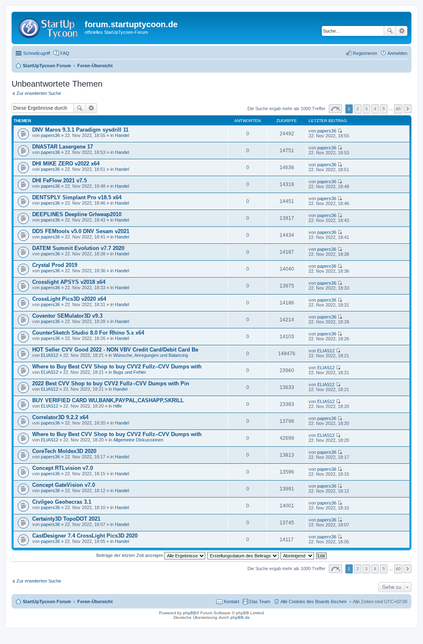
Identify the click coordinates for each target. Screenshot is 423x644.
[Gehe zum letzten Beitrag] (339, 130)
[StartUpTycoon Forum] (49, 27)
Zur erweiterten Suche (39, 93)
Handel (122, 135)
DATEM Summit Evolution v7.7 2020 (78, 248)
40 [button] (398, 108)
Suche (390, 31)
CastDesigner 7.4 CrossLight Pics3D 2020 (85, 536)
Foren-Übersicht (95, 601)
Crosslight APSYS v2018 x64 (68, 282)
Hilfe (117, 405)
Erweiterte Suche (401, 31)
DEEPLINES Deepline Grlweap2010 (76, 214)
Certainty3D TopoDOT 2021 (66, 519)
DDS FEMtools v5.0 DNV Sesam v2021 (80, 231)
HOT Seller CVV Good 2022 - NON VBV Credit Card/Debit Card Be (115, 350)
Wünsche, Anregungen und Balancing (150, 355)
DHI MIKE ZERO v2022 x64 (66, 163)
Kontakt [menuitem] (231, 601)
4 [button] (375, 108)
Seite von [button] (335, 108)
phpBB (189, 613)
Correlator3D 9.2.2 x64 (60, 417)
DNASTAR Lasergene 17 (62, 147)
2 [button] (357, 108)
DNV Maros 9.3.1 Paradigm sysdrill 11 (80, 130)
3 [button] (366, 108)
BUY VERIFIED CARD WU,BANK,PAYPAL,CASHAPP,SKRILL (108, 400)
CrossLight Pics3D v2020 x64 (69, 299)
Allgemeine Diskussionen (138, 439)
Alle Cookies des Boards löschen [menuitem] (313, 601)
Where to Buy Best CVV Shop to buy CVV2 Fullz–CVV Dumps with (117, 366)
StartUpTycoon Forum (47, 601)
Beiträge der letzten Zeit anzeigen (130, 555)
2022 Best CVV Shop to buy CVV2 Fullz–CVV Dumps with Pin (110, 383)
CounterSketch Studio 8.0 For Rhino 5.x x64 (88, 333)
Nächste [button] (407, 108)
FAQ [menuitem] (64, 53)
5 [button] (384, 108)
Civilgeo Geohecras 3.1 (61, 502)
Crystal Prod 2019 (54, 265)
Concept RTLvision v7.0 (62, 468)
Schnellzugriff (36, 53)
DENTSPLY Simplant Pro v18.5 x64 (76, 197)
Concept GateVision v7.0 (63, 485)
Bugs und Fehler (129, 372)
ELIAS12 (49, 355)
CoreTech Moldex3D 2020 (64, 451)
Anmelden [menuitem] (397, 53)
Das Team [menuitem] (260, 601)
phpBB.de (240, 617)
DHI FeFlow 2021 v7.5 (59, 180)
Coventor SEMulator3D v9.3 (67, 316)
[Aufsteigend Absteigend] (297, 555)
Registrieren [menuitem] (365, 53)
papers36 (50, 135)
